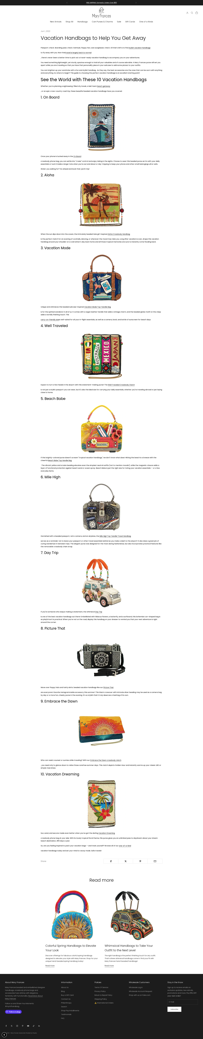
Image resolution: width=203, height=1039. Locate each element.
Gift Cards (130, 21)
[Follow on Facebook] (6, 1026)
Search (64, 1006)
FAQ (62, 1018)
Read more (50, 965)
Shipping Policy (101, 999)
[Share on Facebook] (111, 861)
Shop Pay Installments (70, 1010)
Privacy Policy (100, 991)
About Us (65, 987)
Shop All (69, 21)
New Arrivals (55, 21)
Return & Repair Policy (103, 995)
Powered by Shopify (31, 1033)
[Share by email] (155, 861)
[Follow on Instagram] (17, 1026)
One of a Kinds (146, 21)
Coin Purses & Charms (102, 21)
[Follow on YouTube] (28, 1026)
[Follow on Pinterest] (23, 1026)
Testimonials (66, 1014)
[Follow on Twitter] (12, 1026)
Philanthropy (66, 1003)
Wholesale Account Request (140, 991)
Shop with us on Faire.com (139, 995)
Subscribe (174, 1009)
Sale (119, 21)
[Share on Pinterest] (140, 861)
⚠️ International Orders (104, 1003)
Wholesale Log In (136, 987)
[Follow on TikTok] (34, 1026)
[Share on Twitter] (125, 861)
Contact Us (65, 999)
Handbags (82, 21)
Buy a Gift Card (67, 995)
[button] (4, 1034)
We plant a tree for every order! (101, 3)
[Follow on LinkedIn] (39, 1026)
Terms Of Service (101, 987)
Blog (63, 991)
